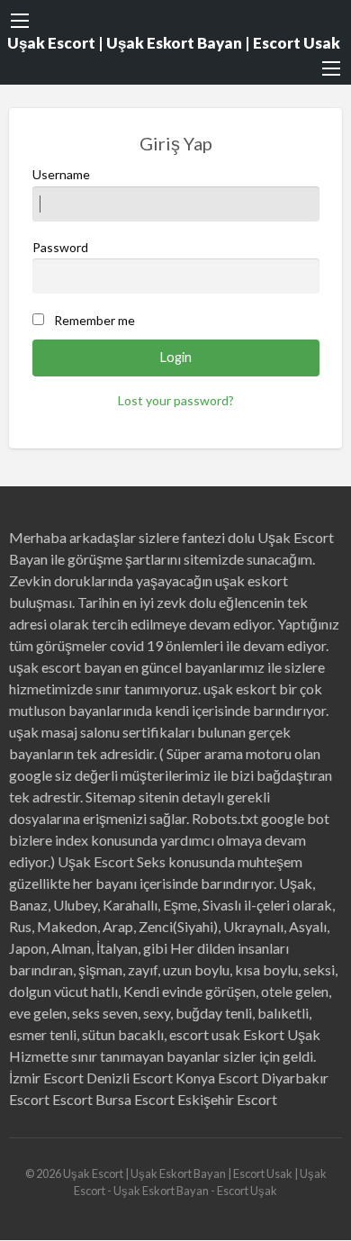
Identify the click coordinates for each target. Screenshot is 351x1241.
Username (61, 174)
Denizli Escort (129, 1077)
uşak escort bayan (65, 666)
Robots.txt (225, 818)
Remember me (94, 320)
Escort (72, 1099)
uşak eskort (239, 688)
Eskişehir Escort (227, 1099)
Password (60, 247)
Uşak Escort (96, 861)
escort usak (204, 1034)
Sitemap (111, 796)
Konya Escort (217, 1077)
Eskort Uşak (281, 1034)
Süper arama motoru (229, 753)
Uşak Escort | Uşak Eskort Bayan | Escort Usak (173, 42)
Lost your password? (176, 400)
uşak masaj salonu (64, 731)
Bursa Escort (135, 1099)
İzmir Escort (46, 1077)
